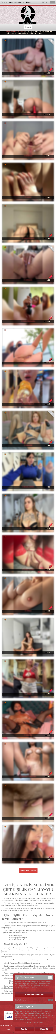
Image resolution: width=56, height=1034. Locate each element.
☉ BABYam (28, 156)
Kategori (28, 27)
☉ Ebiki (28, 528)
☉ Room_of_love (28, 652)
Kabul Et (44, 1029)
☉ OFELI (28, 611)
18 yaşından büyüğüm (34, 994)
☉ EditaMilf (28, 445)
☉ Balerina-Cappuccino (28, 776)
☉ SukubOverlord (28, 238)
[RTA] (50, 1000)
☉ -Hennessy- (28, 859)
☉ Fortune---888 (28, 114)
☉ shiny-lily (28, 735)
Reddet (24, 1029)
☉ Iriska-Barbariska (28, 321)
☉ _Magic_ (28, 694)
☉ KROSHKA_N (28, 404)
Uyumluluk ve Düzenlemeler (34, 1022)
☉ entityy (28, 197)
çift (15, 900)
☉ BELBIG (28, 73)
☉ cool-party (28, 280)
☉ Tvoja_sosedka (28, 569)
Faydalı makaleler (19, 31)
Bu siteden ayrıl (20, 1000)
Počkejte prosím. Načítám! (28, 870)
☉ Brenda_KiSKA (28, 487)
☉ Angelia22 (28, 362)
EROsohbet (9, 31)
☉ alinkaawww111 (28, 818)
